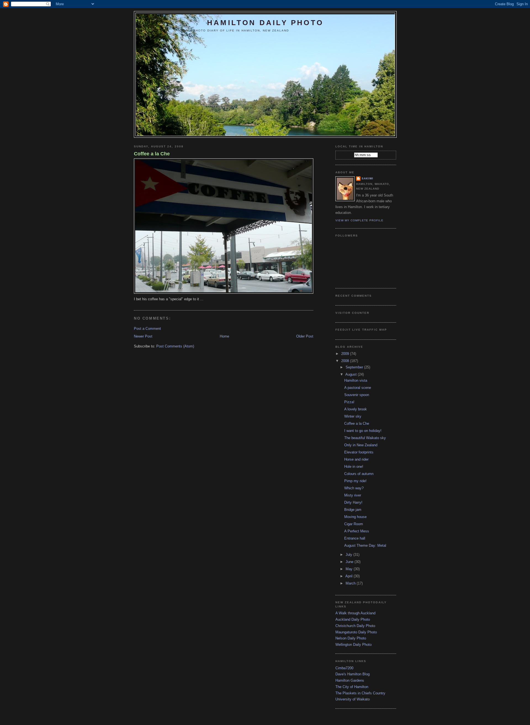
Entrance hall (354, 538)
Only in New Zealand (360, 445)
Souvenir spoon (356, 395)
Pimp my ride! (355, 481)
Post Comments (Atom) (175, 346)
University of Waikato (352, 699)
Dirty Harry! (353, 502)
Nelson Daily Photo (350, 638)
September (355, 367)
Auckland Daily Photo (352, 619)
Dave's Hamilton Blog (352, 674)
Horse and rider (356, 459)
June (350, 562)
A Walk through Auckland (355, 613)
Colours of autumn (358, 474)
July (349, 555)
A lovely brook (355, 409)
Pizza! (349, 402)
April (349, 576)
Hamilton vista (355, 380)
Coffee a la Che (152, 153)
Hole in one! (353, 466)
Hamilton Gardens (349, 680)
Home (224, 336)
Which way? (354, 488)
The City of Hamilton (351, 687)
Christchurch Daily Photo (355, 626)
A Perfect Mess (356, 531)
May (350, 569)
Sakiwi (367, 178)
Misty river (352, 495)
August (351, 374)
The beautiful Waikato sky (365, 438)
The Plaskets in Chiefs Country (360, 693)
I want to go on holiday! (362, 431)
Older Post (304, 336)
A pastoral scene (357, 388)
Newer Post (143, 336)
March (351, 583)
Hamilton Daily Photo (265, 22)
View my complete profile (359, 220)
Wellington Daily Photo (353, 644)
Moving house (355, 517)
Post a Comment (147, 328)
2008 (345, 361)
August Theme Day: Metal (365, 545)
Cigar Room (353, 524)
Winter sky (352, 416)
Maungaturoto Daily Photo (356, 632)
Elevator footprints (358, 452)
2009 (345, 354)
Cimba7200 (344, 668)
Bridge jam (352, 510)
